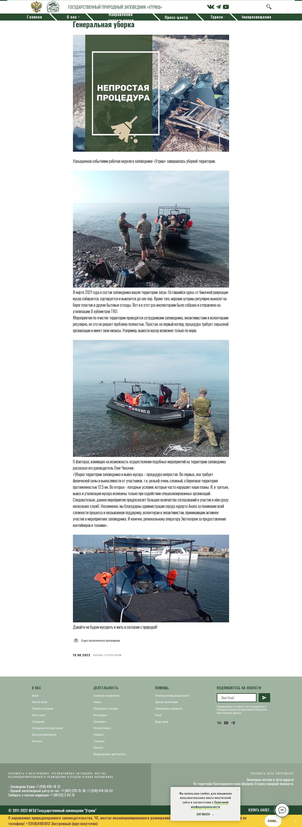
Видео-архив (161, 721)
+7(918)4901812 (38, 823)
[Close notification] (237, 790)
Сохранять (99, 741)
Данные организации (166, 702)
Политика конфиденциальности (172, 695)
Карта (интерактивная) (44, 734)
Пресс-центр (38, 715)
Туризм (35, 695)
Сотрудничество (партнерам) (47, 728)
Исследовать (100, 715)
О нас (36, 687)
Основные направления (106, 695)
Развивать (98, 734)
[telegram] (232, 722)
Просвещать (99, 721)
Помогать (98, 747)
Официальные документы (169, 708)
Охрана (97, 702)
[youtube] (226, 722)
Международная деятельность (109, 754)
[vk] (219, 722)
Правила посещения (42, 708)
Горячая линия (39, 702)
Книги (158, 715)
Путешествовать (102, 728)
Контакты (37, 741)
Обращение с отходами (105, 708)
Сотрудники (38, 721)
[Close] (295, 821)
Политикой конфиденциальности (209, 804)
